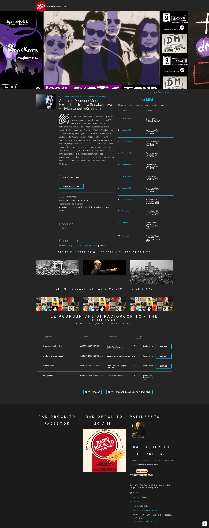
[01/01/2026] (104, 304)
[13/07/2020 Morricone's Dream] (104, 267)
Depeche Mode (128, 118)
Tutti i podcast (92, 392)
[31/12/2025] (151, 304)
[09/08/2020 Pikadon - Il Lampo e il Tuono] (57, 267)
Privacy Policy (139, 510)
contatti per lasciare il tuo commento (80, 246)
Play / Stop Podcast (71, 186)
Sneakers (125, 211)
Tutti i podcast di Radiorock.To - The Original (129, 392)
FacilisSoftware (150, 522)
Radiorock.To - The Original (97, 97)
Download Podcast (71, 177)
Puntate (163, 346)
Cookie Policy (153, 510)
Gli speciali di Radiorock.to (70, 96)
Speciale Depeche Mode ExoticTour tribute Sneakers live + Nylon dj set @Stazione (85, 104)
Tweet (64, 228)
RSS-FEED (137, 492)
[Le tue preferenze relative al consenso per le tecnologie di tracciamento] (204, 523)
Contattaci (137, 501)
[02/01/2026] (57, 304)
